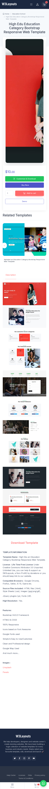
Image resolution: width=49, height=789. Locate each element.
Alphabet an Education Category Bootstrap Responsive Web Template (24, 260)
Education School (18, 14)
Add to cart (31, 193)
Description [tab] (11, 275)
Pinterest (29, 758)
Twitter (15, 758)
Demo (24, 201)
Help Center (11, 775)
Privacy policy (40, 775)
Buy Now (25, 185)
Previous (4, 245)
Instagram (24, 758)
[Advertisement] (24, 701)
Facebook (19, 758)
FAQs (30, 775)
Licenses (22, 775)
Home (7, 14)
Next (44, 245)
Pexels (6, 672)
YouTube (34, 758)
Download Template (24, 542)
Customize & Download (26, 179)
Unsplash (7, 667)
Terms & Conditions (26, 778)
